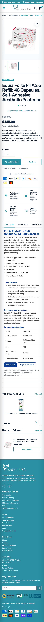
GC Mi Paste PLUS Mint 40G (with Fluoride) (20, 413)
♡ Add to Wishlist (9, 168)
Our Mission (7, 563)
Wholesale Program (10, 508)
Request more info (27, 365)
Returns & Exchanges (10, 500)
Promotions (6, 548)
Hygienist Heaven (9, 531)
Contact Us (6, 495)
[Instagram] (9, 485)
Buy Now (32, 162)
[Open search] (35, 8)
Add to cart (10, 365)
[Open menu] (4, 8)
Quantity (5, 150)
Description (9, 224)
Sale (4, 528)
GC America (13, 16)
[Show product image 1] (13, 66)
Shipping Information (10, 503)
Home (4, 16)
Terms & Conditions (10, 571)
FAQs (4, 506)
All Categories (8, 517)
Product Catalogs (9, 545)
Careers (5, 565)
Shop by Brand (8, 520)
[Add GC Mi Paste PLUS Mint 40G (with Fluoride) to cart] (36, 422)
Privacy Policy (7, 568)
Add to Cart (27, 449)
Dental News (7, 551)
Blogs (4, 540)
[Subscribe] (39, 588)
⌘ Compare (23, 168)
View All (38, 394)
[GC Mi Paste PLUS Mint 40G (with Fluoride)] (21, 404)
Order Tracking (8, 498)
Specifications (22, 224)
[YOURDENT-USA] (22, 8)
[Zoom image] (37, 23)
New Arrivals (7, 523)
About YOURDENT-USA (11, 560)
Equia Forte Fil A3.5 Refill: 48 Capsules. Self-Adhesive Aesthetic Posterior (25, 440)
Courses (5, 543)
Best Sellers (7, 526)
